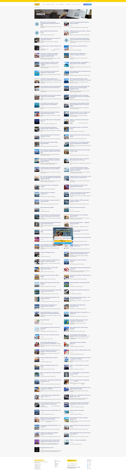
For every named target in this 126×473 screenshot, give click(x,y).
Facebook (88, 461)
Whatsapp (88, 468)
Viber (88, 467)
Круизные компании (50, 4)
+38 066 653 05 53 (37, 467)
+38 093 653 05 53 (37, 466)
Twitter (88, 465)
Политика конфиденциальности (72, 463)
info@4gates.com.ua (37, 464)
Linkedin (88, 463)
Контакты (77, 4)
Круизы (44, 4)
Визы (57, 4)
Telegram (88, 464)
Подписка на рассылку (72, 460)
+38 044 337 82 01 (37, 465)
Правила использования (71, 465)
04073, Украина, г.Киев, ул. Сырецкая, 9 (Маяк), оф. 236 (40, 462)
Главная (35, 7)
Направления (68, 4)
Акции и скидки (87, 4)
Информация (61, 4)
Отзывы (73, 4)
